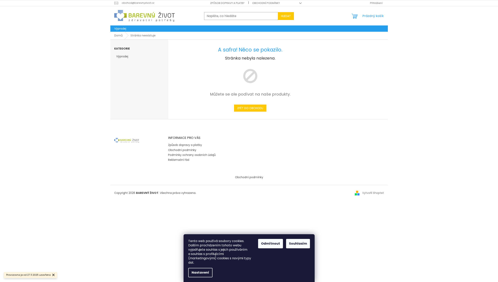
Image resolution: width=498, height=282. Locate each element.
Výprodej (122, 56)
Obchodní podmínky (266, 3)
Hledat (286, 16)
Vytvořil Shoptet (373, 193)
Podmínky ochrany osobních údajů (192, 155)
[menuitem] (120, 28)
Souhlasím (298, 243)
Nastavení (200, 272)
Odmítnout (270, 243)
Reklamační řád (178, 160)
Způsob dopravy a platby (227, 3)
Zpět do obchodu (250, 108)
